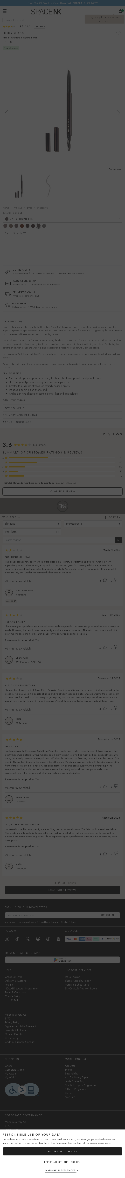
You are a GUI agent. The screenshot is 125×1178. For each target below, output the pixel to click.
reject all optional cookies (62, 1162)
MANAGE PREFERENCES (60, 1170)
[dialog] (62, 1154)
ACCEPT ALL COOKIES (62, 1151)
